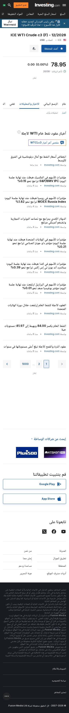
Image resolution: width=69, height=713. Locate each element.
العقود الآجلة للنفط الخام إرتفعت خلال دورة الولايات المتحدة (37, 307)
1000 (25, 363)
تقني (12, 103)
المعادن (30, 14)
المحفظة (62, 565)
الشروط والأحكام (59, 668)
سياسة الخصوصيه (59, 680)
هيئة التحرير (26, 573)
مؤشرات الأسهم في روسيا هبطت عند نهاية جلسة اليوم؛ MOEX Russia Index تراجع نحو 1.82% (35, 199)
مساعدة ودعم (25, 565)
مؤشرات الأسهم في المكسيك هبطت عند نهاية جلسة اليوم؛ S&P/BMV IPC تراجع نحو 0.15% (37, 179)
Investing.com (51, 165)
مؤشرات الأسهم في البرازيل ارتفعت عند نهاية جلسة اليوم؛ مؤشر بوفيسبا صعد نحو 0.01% (37, 286)
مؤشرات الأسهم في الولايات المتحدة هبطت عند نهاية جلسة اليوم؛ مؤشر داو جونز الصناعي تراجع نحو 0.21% (36, 242)
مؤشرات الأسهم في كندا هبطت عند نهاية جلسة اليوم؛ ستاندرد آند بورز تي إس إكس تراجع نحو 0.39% (36, 265)
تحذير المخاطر (60, 692)
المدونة (62, 550)
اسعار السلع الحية (47, 14)
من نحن (28, 550)
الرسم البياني (51, 103)
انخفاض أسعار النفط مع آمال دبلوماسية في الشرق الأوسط (38, 158)
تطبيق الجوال (59, 558)
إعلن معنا (27, 558)
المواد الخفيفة (15, 14)
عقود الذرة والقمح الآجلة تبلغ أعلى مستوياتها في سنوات (35, 346)
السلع (62, 14)
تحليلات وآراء (52, 112)
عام (64, 103)
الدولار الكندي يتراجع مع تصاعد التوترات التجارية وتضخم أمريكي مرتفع (38, 220)
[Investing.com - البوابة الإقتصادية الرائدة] (47, 5)
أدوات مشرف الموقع (56, 573)
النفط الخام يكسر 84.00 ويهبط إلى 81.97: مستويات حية (35, 327)
